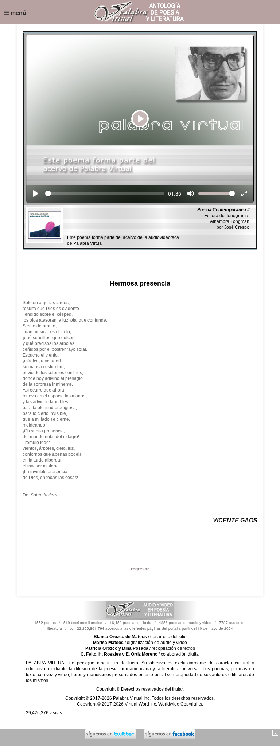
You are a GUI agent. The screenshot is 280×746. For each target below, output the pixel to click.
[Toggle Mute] (191, 193)
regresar (140, 569)
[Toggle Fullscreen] (244, 193)
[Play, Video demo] (36, 193)
